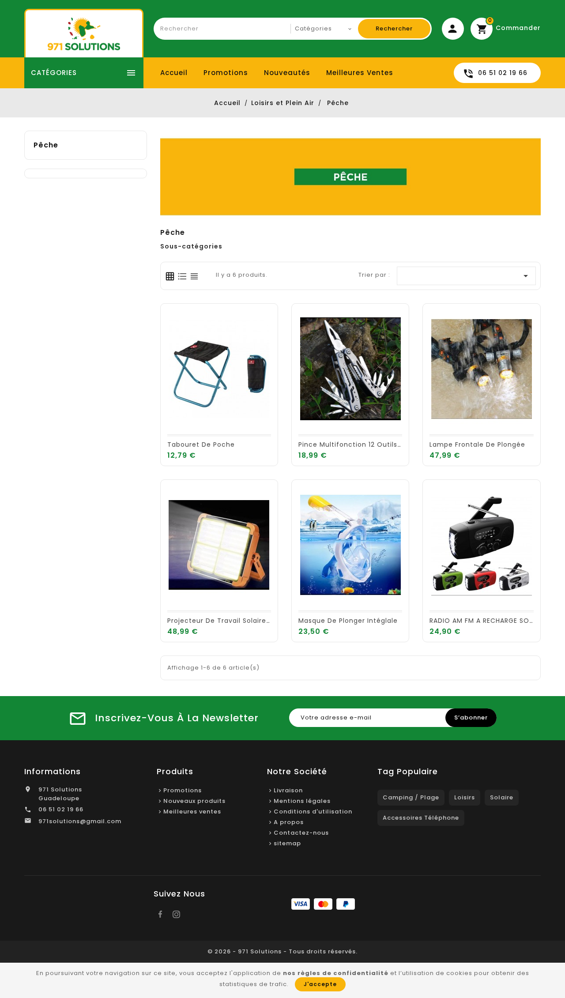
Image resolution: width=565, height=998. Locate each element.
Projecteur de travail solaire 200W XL (232, 620)
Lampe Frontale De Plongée (477, 444)
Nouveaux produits (194, 801)
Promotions (225, 72)
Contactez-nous (301, 833)
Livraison (288, 790)
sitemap (287, 843)
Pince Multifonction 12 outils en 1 (355, 444)
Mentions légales (302, 801)
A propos (289, 822)
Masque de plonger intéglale (348, 620)
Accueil (174, 72)
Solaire (501, 797)
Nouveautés (287, 72)
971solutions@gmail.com (79, 821)
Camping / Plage (411, 797)
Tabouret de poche (201, 444)
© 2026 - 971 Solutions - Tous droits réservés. (282, 951)
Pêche (46, 145)
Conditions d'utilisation (313, 811)
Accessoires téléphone (421, 817)
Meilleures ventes (359, 72)
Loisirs (464, 797)
